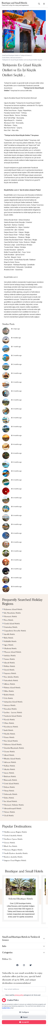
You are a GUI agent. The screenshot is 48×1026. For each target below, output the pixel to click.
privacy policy (19, 995)
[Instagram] (24, 965)
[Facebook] (17, 965)
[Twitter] (30, 965)
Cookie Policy (6, 1008)
